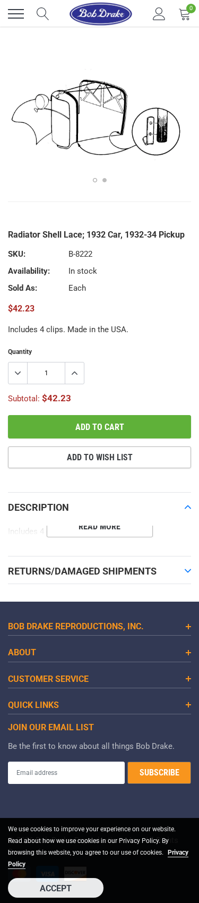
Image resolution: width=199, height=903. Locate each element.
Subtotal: (24, 398)
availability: (29, 271)
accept (56, 888)
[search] (43, 14)
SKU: (16, 254)
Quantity (20, 352)
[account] (159, 14)
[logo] (101, 14)
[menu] (16, 14)
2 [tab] (104, 180)
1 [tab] (95, 180)
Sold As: (22, 288)
